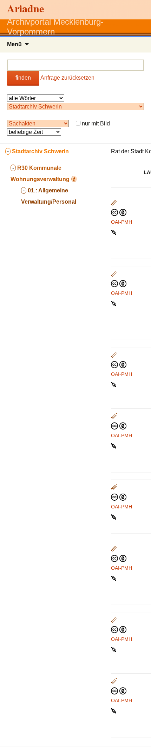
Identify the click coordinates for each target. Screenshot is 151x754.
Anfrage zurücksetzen (67, 78)
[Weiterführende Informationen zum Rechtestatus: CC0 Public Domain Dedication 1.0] (118, 212)
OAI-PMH (121, 222)
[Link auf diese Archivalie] (114, 232)
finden (23, 78)
